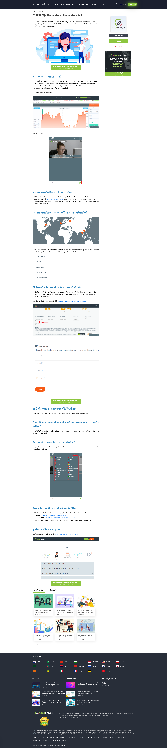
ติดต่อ (68, 4)
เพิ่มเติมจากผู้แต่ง (52, 590)
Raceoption (36, 737)
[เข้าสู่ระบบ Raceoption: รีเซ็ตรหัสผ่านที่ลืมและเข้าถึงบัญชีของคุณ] (70, 702)
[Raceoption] (118, 31)
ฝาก (62, 4)
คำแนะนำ (101, 4)
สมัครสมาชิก (132, 4)
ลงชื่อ (43, 4)
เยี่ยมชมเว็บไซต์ (118, 35)
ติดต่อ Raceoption (60, 745)
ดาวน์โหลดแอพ (83, 4)
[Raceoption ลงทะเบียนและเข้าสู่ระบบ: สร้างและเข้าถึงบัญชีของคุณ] (70, 693)
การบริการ (104, 737)
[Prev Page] (34, 644)
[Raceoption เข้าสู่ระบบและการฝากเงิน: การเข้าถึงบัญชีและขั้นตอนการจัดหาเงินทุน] (70, 685)
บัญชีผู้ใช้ (89, 737)
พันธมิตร (96, 737)
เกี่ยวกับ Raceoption (48, 737)
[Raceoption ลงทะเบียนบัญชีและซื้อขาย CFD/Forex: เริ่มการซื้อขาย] (64, 601)
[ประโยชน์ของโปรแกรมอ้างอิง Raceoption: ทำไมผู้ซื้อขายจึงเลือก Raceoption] (86, 601)
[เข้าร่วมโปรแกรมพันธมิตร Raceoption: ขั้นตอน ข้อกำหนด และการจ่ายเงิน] (36, 702)
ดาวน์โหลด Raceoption (60, 740)
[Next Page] (37, 644)
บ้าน (33, 4)
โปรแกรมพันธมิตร (61, 737)
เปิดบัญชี (118, 41)
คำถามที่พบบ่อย (121, 737)
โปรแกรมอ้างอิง (46, 740)
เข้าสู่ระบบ (56, 4)
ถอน (49, 4)
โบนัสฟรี (119, 47)
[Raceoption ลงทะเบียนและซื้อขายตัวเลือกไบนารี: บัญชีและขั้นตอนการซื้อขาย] (86, 626)
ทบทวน (74, 4)
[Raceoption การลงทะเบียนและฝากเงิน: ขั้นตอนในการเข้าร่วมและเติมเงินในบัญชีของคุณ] (43, 626)
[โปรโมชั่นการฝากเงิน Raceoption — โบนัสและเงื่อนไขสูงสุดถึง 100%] (36, 685)
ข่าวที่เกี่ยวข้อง (39, 590)
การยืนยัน (93, 4)
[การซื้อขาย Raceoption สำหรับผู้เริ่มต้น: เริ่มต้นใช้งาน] (64, 626)
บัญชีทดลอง (36, 740)
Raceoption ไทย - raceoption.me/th (43, 745)
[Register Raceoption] (118, 61)
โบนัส (38, 4)
